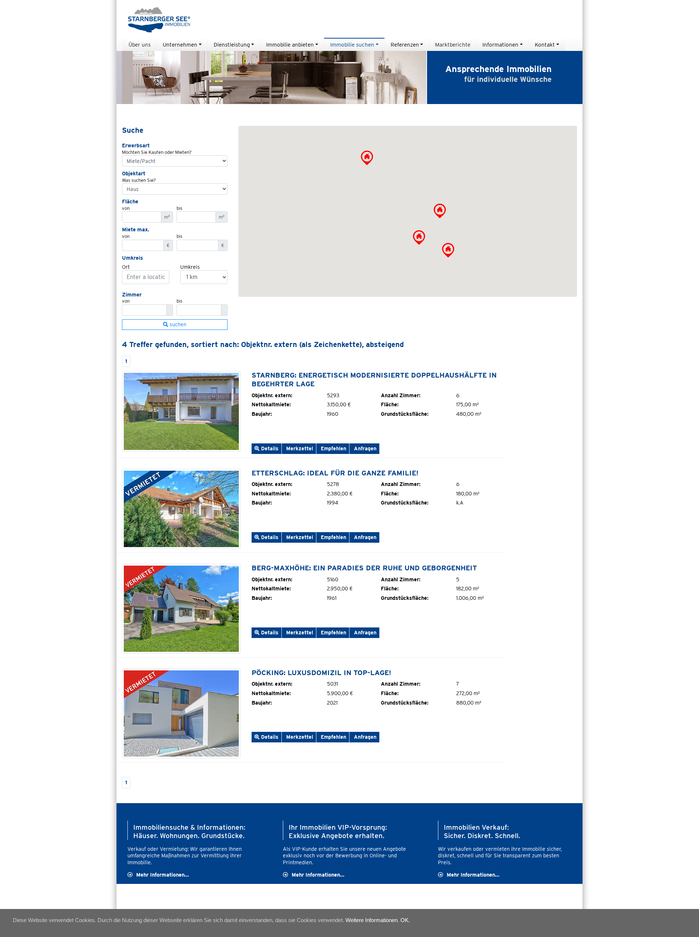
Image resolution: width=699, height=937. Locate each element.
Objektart (133, 173)
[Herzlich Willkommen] (181, 608)
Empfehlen (332, 448)
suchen (177, 324)
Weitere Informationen (371, 920)
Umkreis (132, 258)
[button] (440, 211)
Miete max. (135, 229)
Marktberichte (452, 44)
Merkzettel (299, 448)
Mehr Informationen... (162, 875)
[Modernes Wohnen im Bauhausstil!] (181, 712)
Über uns (140, 44)
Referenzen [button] (405, 44)
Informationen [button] (500, 44)
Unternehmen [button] (180, 44)
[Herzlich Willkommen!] (181, 411)
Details (269, 448)
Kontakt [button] (545, 44)
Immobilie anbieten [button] (290, 44)
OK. (405, 920)
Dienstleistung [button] (232, 44)
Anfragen (364, 448)
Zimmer (132, 294)
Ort (126, 267)
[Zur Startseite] (156, 19)
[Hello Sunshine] (181, 508)
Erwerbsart (136, 145)
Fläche (130, 201)
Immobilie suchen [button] (352, 44)
